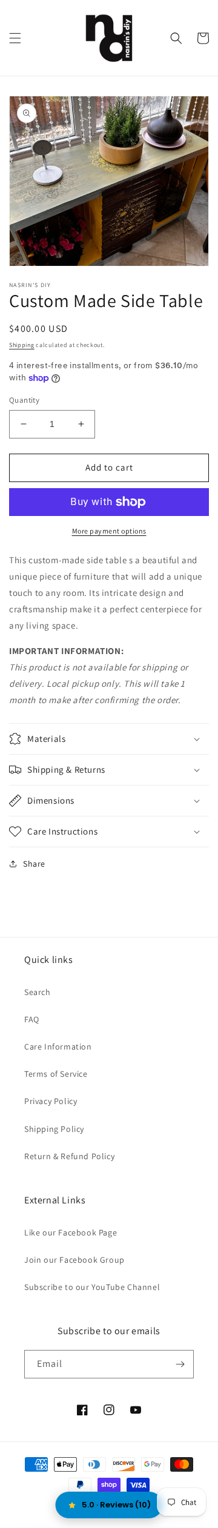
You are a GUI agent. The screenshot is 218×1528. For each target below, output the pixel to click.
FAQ (31, 1019)
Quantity (24, 400)
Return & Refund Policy (69, 1156)
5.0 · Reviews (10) (116, 1504)
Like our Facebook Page (70, 1232)
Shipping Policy (54, 1128)
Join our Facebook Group (74, 1259)
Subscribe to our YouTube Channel (92, 1287)
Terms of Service (56, 1073)
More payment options (109, 530)
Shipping (22, 345)
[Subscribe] (180, 1364)
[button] (15, 38)
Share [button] (34, 863)
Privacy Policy (50, 1101)
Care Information (58, 1046)
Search (37, 992)
